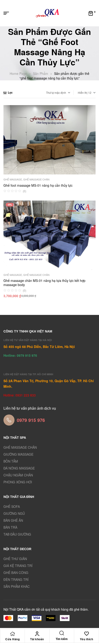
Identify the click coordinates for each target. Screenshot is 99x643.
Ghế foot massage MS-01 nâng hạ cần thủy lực (38, 185)
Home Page (18, 73)
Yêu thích (86, 639)
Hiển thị (82, 92)
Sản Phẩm (40, 73)
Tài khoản (37, 639)
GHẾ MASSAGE (12, 179)
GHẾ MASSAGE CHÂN (36, 179)
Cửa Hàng (12, 639)
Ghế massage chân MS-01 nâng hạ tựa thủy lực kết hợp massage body (44, 282)
